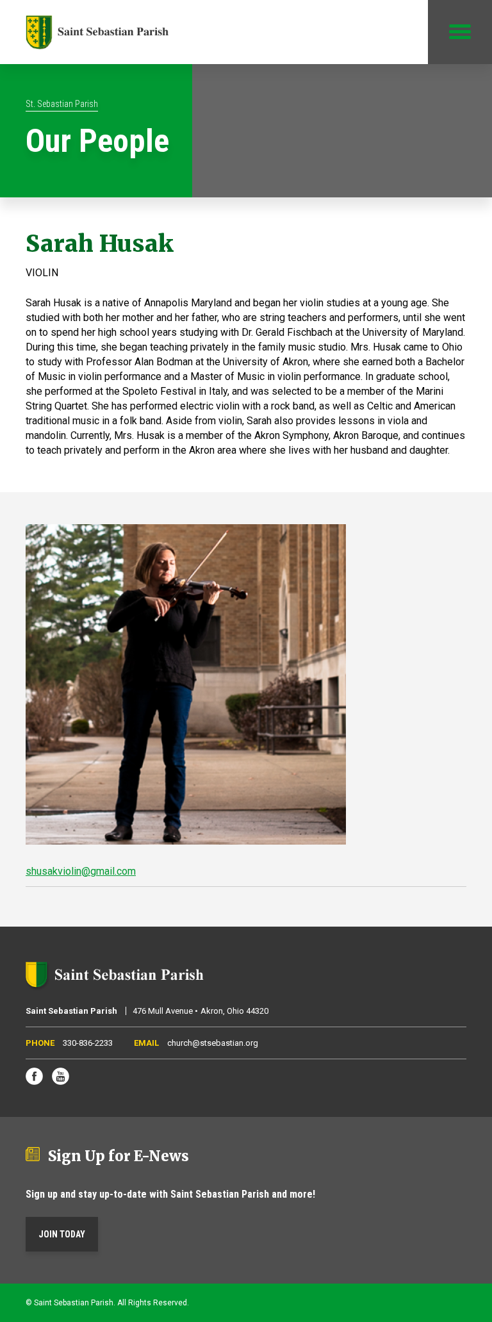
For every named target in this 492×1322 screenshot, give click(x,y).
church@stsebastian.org (212, 1043)
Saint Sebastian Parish (246, 975)
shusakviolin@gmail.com (81, 871)
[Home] (97, 32)
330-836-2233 (88, 1043)
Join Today (61, 1234)
